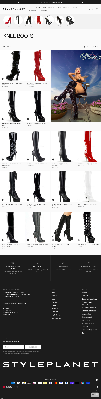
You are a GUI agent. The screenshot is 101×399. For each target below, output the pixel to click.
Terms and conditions (89, 299)
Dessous (74, 7)
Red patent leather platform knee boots (37, 84)
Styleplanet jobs (88, 323)
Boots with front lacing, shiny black (12, 84)
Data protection (87, 317)
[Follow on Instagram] (97, 387)
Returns (85, 327)
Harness (66, 7)
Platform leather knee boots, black (62, 245)
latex (31, 7)
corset (58, 7)
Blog (83, 333)
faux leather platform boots (12, 204)
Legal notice (86, 314)
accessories (42, 10)
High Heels (32, 10)
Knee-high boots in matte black (38, 244)
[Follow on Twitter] (97, 383)
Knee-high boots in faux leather (60, 165)
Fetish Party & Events (89, 330)
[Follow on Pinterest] (97, 391)
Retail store (86, 320)
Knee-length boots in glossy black (11, 124)
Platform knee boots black (36, 124)
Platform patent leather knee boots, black (12, 165)
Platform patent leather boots (88, 244)
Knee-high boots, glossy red (87, 164)
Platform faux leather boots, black (62, 205)
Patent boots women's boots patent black (11, 245)
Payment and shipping (87, 303)
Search (84, 293)
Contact (85, 296)
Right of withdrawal (89, 308)
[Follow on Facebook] (97, 380)
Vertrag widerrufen (89, 311)
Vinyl (44, 7)
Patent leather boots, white (87, 204)
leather (37, 7)
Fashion (51, 7)
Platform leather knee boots (37, 164)
